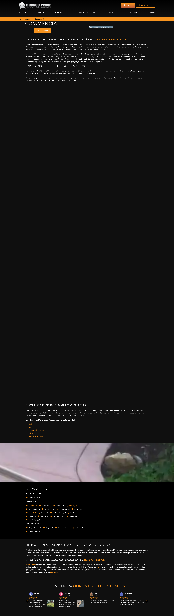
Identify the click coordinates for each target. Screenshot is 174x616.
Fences (39, 12)
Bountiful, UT (33, 506)
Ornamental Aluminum (36, 430)
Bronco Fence (31, 564)
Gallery (110, 12)
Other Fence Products (86, 12)
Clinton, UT (73, 506)
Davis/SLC (129, 5)
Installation (60, 12)
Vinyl (30, 424)
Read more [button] (32, 609)
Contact (152, 12)
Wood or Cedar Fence (36, 436)
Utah (98, 567)
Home (21, 19)
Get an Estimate (132, 12)
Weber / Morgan (146, 5)
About (21, 12)
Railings (31, 433)
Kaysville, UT (33, 513)
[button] (146, 601)
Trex (30, 427)
